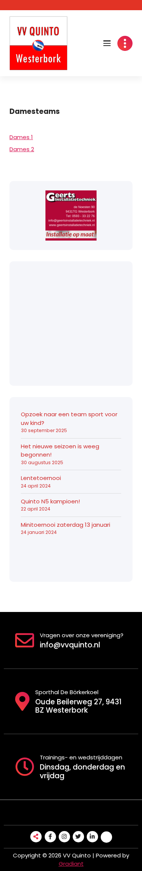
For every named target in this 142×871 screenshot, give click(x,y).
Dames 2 (21, 149)
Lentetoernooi (41, 478)
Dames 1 (21, 137)
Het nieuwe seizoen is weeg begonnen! (60, 450)
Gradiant (71, 864)
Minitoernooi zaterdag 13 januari (65, 525)
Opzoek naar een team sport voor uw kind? (69, 418)
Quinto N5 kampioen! (50, 501)
